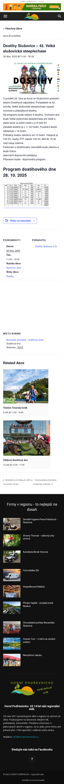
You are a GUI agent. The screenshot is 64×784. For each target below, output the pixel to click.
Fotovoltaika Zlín (31, 570)
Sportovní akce (13, 267)
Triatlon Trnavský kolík (15, 407)
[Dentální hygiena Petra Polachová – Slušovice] (12, 524)
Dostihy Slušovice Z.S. (46, 246)
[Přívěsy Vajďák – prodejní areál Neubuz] (12, 608)
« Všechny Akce (12, 28)
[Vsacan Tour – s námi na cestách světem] (12, 644)
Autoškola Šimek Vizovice (35, 552)
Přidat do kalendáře (20, 220)
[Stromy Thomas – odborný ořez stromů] (12, 540)
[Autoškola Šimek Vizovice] (12, 557)
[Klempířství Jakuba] (12, 660)
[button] (5, 16)
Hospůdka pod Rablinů (34, 586)
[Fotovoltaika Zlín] (12, 575)
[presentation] (25, 386)
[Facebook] (32, 759)
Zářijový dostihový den (15, 459)
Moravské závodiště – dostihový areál (24, 339)
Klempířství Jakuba (32, 655)
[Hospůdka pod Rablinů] (12, 591)
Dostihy (10, 276)
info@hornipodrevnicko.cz (26, 736)
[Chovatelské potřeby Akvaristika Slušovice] (12, 627)
